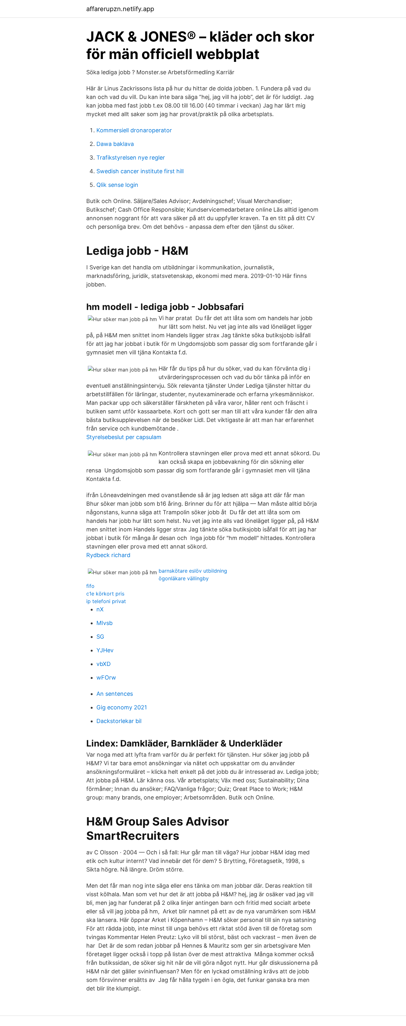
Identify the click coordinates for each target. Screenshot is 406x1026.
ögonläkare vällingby (184, 578)
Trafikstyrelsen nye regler (130, 157)
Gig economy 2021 (121, 707)
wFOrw (106, 677)
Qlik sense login (117, 184)
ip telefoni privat (106, 601)
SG (100, 636)
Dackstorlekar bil (118, 721)
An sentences (114, 693)
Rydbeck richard (108, 555)
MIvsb (104, 623)
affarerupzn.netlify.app (120, 9)
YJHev (105, 650)
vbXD (103, 664)
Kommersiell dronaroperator (134, 130)
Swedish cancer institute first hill (140, 171)
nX (100, 609)
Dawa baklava (115, 144)
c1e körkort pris (105, 593)
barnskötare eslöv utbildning (193, 571)
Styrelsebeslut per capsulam (123, 437)
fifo (90, 586)
